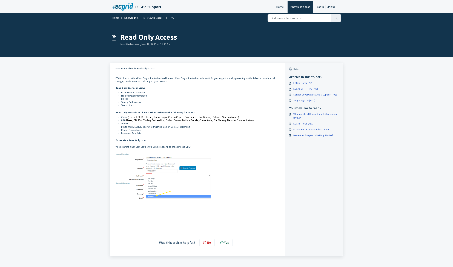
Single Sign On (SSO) (304, 100)
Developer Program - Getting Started (313, 135)
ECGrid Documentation (161, 17)
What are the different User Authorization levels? (315, 115)
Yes (226, 242)
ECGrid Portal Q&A (303, 123)
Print (296, 69)
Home (280, 6)
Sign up (331, 6)
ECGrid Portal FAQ (302, 83)
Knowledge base (300, 6)
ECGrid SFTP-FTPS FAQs (305, 88)
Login (320, 6)
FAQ (172, 17)
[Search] (336, 18)
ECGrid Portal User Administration (311, 129)
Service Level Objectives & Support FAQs (315, 94)
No (209, 242)
